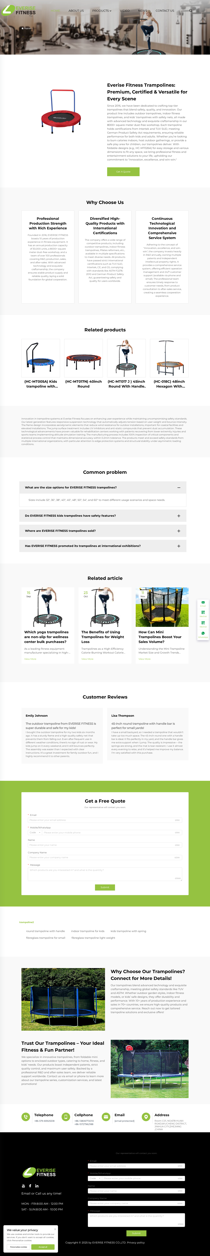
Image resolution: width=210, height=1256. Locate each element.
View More (30, 659)
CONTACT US (165, 10)
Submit (105, 887)
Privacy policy (136, 1242)
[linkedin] (37, 1186)
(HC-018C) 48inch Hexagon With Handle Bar (169, 384)
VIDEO (125, 10)
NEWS (142, 10)
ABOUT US (76, 10)
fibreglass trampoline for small (45, 937)
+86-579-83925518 (44, 1121)
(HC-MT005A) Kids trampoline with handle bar (40, 384)
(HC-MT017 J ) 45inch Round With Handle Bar (126, 384)
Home (27, 28)
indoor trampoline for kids (87, 931)
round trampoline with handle (45, 931)
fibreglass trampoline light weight (93, 937)
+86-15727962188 (83, 1124)
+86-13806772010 (84, 1121)
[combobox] (35, 832)
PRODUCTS (100, 10)
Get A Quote (123, 171)
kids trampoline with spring (128, 931)
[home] (18, 10)
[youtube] (23, 1186)
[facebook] (30, 1186)
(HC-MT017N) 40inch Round (83, 383)
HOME (55, 10)
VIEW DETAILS (40, 358)
